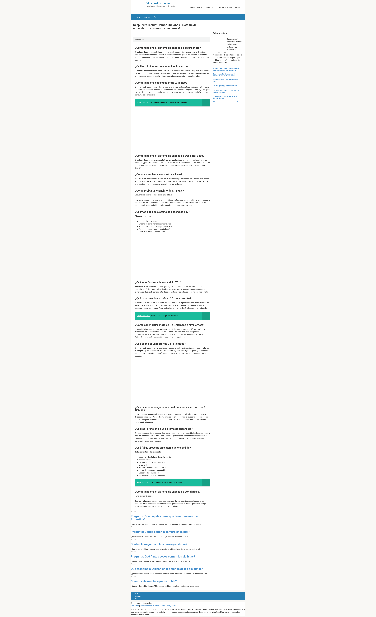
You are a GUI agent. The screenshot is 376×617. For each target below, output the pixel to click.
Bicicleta (147, 17)
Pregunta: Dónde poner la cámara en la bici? (160, 531)
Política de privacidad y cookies (228, 7)
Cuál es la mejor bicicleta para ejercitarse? (159, 544)
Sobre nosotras (146, 606)
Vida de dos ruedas (158, 3)
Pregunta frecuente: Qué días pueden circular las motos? (226, 91)
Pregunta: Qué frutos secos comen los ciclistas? (163, 556)
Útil (155, 17)
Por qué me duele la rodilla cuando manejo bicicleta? (225, 86)
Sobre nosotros (196, 7)
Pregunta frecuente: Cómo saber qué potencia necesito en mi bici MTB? (226, 69)
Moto (138, 17)
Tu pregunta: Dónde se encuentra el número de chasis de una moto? (225, 75)
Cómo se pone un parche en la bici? (225, 102)
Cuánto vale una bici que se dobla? (154, 581)
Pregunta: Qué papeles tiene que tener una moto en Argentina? (165, 517)
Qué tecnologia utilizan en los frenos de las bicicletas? (167, 569)
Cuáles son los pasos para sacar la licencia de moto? (225, 97)
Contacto (209, 7)
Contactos (135, 606)
